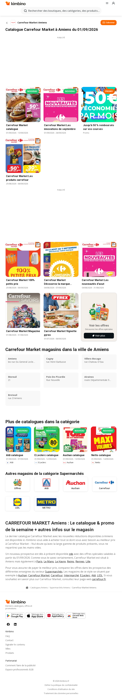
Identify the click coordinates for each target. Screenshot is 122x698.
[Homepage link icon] (27, 587)
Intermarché (71, 575)
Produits (9, 652)
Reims (70, 561)
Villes (7, 648)
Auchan (22, 575)
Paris (39, 561)
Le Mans (49, 561)
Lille (88, 561)
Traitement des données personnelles (61, 693)
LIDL (100, 575)
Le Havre (60, 561)
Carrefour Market (39, 575)
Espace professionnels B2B (19, 669)
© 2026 (61, 681)
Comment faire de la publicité (20, 665)
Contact (9, 640)
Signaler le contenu (15, 644)
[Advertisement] (61, 61)
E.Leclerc (85, 575)
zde (71, 554)
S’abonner (110, 22)
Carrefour (57, 575)
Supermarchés (53, 571)
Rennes (79, 561)
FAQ (7, 636)
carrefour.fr (99, 579)
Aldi (94, 575)
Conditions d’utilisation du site (61, 689)
